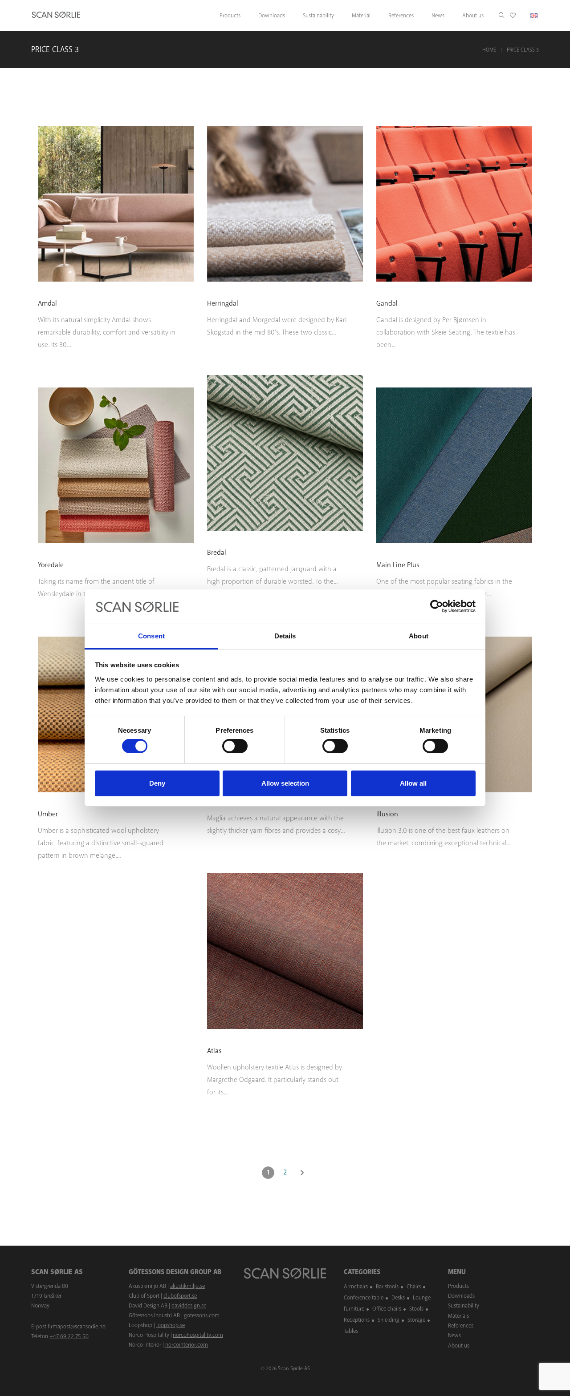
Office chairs (386, 1308)
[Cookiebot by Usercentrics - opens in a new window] (437, 606)
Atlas (214, 1050)
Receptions (357, 1319)
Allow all (413, 783)
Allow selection (285, 783)
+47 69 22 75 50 (69, 1336)
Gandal (387, 303)
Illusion (387, 814)
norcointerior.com (186, 1344)
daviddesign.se (188, 1305)
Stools (416, 1308)
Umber (48, 814)
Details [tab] (285, 636)
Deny (157, 783)
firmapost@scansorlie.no (77, 1326)
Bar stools (387, 1286)
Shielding (388, 1319)
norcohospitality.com (198, 1335)
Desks (398, 1297)
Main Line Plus (397, 565)
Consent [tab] (151, 636)
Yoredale (51, 565)
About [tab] (418, 636)
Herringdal (222, 303)
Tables (351, 1331)
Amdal (47, 303)
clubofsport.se (180, 1295)
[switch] (235, 746)
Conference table (363, 1297)
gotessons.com (202, 1315)
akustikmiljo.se (187, 1286)
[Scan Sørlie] (56, 15)
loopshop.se (170, 1325)
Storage (416, 1319)
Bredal (216, 552)
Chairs (414, 1286)
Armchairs (356, 1286)
